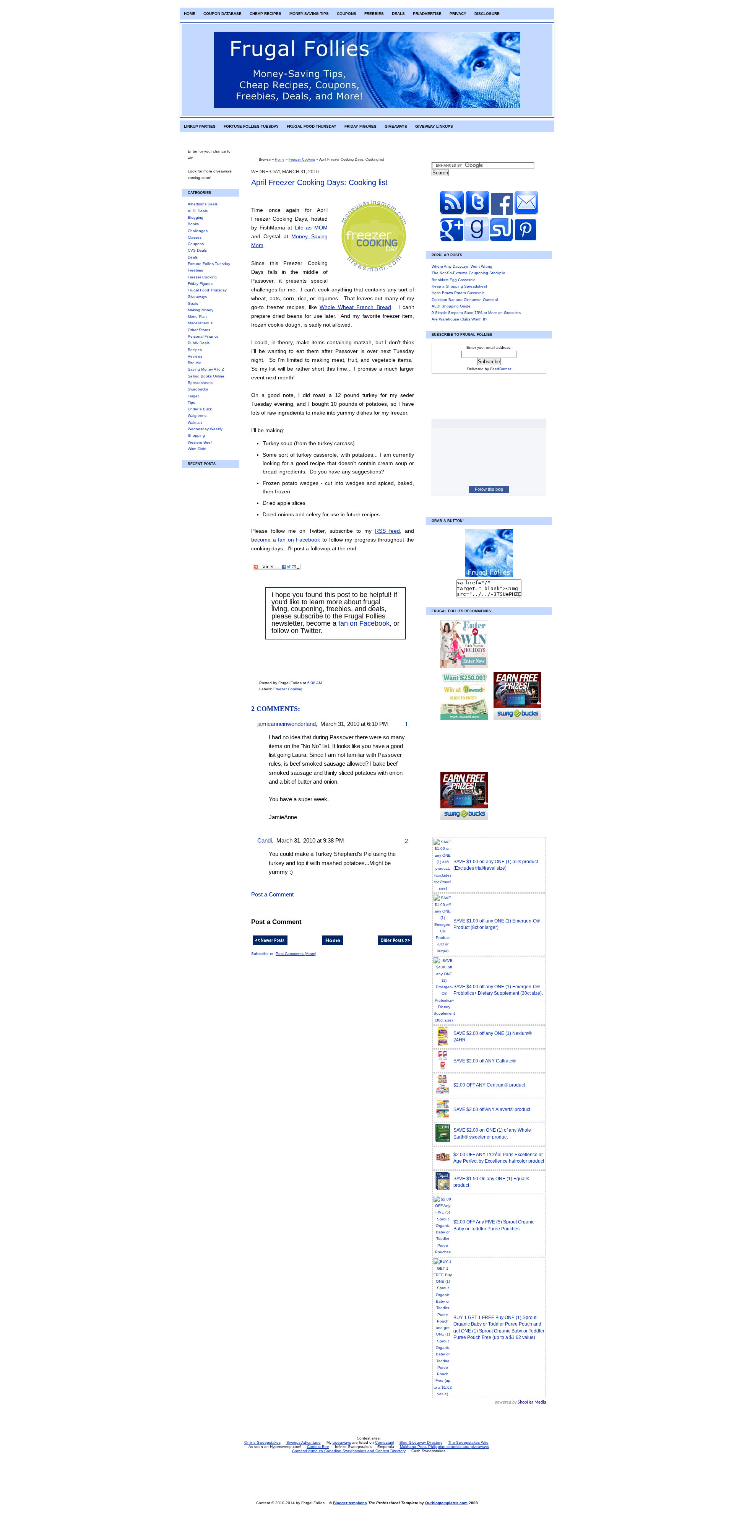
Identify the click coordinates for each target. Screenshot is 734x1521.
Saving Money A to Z (206, 369)
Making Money (200, 310)
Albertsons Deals (203, 204)
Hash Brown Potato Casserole (458, 293)
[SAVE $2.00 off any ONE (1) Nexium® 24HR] (443, 1045)
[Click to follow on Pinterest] (525, 240)
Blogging (195, 217)
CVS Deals (197, 250)
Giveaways (396, 126)
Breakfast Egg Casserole (454, 280)
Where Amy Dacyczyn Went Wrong (462, 266)
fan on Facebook (364, 623)
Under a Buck (200, 409)
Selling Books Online (206, 376)
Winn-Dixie (197, 449)
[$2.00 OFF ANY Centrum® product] (443, 1093)
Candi (264, 841)
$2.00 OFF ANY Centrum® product (489, 1085)
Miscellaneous (200, 323)
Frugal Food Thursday (311, 126)
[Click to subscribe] (452, 213)
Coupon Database (222, 13)
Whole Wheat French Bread (355, 307)
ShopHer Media (532, 1402)
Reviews (195, 356)
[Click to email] (526, 213)
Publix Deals (198, 343)
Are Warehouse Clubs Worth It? (459, 319)
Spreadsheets (200, 383)
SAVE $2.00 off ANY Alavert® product (491, 1109)
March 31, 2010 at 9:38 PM (310, 841)
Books (193, 224)
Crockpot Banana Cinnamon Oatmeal (465, 300)
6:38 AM (314, 683)
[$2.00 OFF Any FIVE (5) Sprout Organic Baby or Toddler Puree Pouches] (442, 1252)
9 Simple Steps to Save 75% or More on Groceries (476, 313)
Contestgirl (384, 1442)
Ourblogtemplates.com (446, 1503)
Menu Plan (197, 316)
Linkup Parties (200, 126)
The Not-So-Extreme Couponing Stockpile (468, 273)
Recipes (195, 350)
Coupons (346, 13)
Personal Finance (203, 336)
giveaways (342, 1442)
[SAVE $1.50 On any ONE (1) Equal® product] (443, 1190)
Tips (191, 402)
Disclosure (487, 13)
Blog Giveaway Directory (420, 1442)
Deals (398, 13)
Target (193, 396)
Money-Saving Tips (309, 13)
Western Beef (200, 442)
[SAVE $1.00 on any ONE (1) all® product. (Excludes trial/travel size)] (442, 888)
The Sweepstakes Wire (468, 1442)
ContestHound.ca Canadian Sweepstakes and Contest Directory (349, 1451)
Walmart (195, 422)
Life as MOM (311, 227)
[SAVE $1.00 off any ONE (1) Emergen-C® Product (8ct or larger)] (442, 951)
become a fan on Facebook (285, 540)
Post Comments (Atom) (296, 954)
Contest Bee (318, 1447)
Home (189, 13)
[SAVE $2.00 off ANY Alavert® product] (443, 1117)
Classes (194, 237)
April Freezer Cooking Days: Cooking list (319, 182)
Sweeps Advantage (303, 1442)
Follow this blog (489, 489)
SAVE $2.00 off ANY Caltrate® (484, 1061)
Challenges (198, 231)
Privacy (458, 13)
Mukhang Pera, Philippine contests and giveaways (444, 1447)
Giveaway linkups (434, 126)
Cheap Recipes (265, 13)
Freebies (374, 13)
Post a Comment (272, 894)
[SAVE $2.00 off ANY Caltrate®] (443, 1069)
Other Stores (199, 330)
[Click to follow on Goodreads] (476, 240)
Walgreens (197, 415)
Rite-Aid (194, 363)
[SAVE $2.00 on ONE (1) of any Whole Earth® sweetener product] (443, 1141)
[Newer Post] (270, 946)
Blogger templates (350, 1503)
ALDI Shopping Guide (451, 306)
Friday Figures (360, 126)
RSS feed (387, 531)
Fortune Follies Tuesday (251, 126)
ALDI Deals (198, 211)
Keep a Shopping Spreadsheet (459, 286)
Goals (193, 303)
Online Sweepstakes (262, 1442)
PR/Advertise (427, 13)
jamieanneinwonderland (286, 724)
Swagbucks (198, 389)
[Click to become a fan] (502, 213)
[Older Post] (395, 946)
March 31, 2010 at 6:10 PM (354, 724)
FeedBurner (500, 369)
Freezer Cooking (202, 277)
